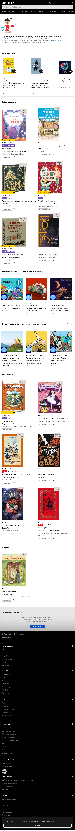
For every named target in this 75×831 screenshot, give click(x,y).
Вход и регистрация (9, 783)
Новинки (5, 547)
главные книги (6, 42)
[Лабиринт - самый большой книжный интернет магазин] (18, 2)
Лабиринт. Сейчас (8, 728)
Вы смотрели (7, 786)
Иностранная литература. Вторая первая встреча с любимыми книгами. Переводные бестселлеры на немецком (11, 361)
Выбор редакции (8, 102)
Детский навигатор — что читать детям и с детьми (23, 324)
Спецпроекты (7, 753)
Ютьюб (4, 656)
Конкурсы (5, 750)
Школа (32, 11)
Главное (24, 11)
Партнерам (6, 763)
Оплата (4, 802)
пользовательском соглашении (19, 821)
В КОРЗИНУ (7, 157)
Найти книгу (37, 626)
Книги (4, 11)
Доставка (5, 805)
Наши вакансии (8, 766)
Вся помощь (6, 815)
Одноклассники (8, 659)
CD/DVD (62, 11)
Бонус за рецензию (9, 709)
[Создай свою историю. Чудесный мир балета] (50, 413)
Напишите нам (7, 812)
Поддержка (6, 809)
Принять (38, 826)
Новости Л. (6, 746)
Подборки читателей (10, 740)
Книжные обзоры (9, 737)
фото (23, 112)
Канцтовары (42, 11)
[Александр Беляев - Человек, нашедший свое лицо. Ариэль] (12, 466)
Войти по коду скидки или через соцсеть (18, 780)
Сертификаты (7, 712)
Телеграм (5, 665)
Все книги (6, 674)
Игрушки (53, 11)
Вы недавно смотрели (12, 612)
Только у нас (7, 716)
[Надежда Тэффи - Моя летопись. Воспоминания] (48, 246)
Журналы (5, 680)
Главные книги (7, 706)
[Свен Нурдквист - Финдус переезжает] (14, 585)
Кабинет (5, 789)
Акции (4, 703)
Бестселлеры (7, 374)
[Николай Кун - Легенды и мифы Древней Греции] (49, 466)
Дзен (4, 662)
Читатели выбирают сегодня (14, 53)
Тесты (4, 743)
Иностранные (14, 11)
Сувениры (71, 11)
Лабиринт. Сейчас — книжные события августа (22, 271)
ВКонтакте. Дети (8, 653)
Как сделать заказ (9, 799)
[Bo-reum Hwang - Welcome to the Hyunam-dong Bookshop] (48, 140)
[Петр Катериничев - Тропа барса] (48, 519)
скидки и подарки (50, 40)
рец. (23, 110)
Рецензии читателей (9, 734)
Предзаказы (6, 719)
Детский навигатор (9, 731)
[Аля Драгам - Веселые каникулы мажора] (12, 519)
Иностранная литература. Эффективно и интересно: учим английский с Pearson (11, 305)
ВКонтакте (6, 649)
